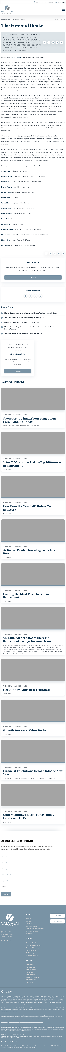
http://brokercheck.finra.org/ (25, 1036)
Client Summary (57, 921)
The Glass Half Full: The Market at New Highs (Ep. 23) (23, 333)
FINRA (31, 1008)
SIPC (34, 1008)
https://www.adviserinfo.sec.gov (10, 1036)
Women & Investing (32, 955)
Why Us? (28, 918)
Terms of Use (15, 1041)
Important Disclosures (14, 1022)
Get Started (18, 371)
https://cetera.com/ (26, 1030)
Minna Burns (5, 224)
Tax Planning (30, 953)
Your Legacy (30, 972)
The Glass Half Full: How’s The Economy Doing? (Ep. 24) (24, 318)
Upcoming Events (31, 926)
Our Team (29, 921)
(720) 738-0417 (49, 2)
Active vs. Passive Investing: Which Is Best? (29, 551)
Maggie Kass (5, 235)
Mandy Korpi (5, 240)
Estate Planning (31, 950)
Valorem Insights (31, 979)
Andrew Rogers (15, 57)
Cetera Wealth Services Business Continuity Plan (31, 1022)
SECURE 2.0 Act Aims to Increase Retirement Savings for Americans (27, 639)
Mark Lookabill (6, 192)
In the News (29, 982)
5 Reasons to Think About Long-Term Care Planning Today (29, 420)
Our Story (29, 923)
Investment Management (33, 945)
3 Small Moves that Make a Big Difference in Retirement (32, 464)
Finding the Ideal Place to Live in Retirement (26, 595)
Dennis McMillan (7, 187)
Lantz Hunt (5, 219)
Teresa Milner (6, 203)
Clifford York (5, 198)
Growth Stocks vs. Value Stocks (24, 730)
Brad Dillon (5, 182)
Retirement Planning (32, 948)
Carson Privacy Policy (6, 1041)
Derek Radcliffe (6, 213)
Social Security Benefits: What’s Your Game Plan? (22, 322)
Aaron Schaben (6, 176)
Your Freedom (30, 974)
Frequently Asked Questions (34, 928)
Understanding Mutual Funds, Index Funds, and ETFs (28, 816)
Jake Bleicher (6, 208)
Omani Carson (6, 171)
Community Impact (32, 931)
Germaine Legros (7, 229)
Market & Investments (32, 977)
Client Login (61, 2)
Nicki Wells (5, 245)
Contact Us (33, 277)
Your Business (30, 967)
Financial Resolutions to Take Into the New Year (32, 772)
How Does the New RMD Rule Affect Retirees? (28, 508)
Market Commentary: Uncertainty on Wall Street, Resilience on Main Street (30, 313)
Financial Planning (31, 943)
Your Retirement (31, 969)
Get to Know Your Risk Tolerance (26, 690)
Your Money (29, 964)
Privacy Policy (4, 1022)
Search (38, 2)
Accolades (29, 933)
